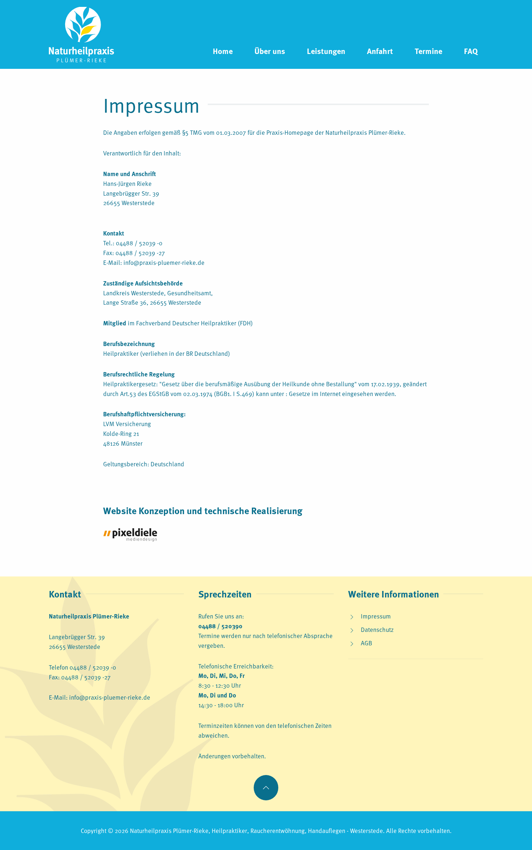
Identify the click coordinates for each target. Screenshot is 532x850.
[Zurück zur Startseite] (81, 34)
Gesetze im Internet (315, 393)
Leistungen (326, 51)
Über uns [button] (269, 51)
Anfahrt (380, 51)
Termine (428, 51)
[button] (266, 787)
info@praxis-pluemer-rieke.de (163, 262)
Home (223, 51)
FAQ (471, 51)
